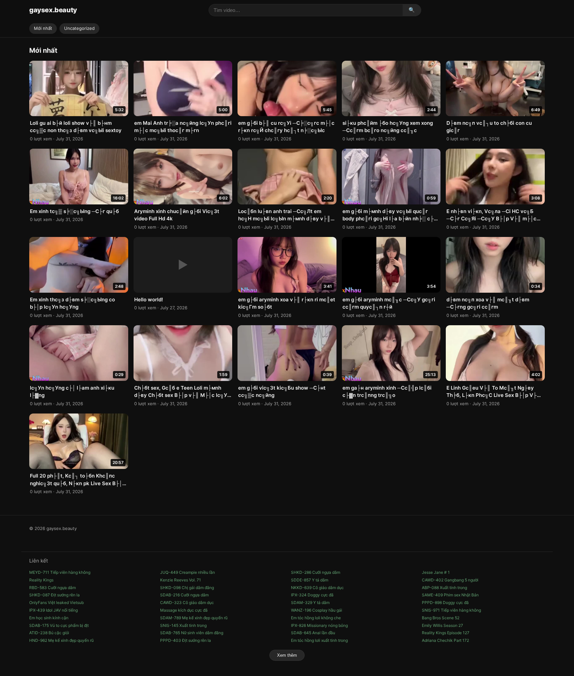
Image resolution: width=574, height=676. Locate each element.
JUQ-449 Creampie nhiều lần (187, 572)
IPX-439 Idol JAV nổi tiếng (53, 610)
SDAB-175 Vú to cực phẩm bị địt (59, 625)
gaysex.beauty (53, 10)
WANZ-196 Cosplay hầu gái (316, 610)
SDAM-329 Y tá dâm (310, 602)
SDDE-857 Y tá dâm (309, 579)
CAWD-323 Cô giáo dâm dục (187, 602)
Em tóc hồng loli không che (316, 617)
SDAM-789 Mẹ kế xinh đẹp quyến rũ (194, 617)
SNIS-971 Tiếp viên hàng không (451, 610)
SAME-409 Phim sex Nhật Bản (450, 594)
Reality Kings (41, 579)
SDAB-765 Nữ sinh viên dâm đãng (191, 632)
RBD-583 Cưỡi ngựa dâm (52, 587)
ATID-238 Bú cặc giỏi (49, 632)
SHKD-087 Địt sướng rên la (54, 594)
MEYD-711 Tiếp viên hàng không (59, 572)
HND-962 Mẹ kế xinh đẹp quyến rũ (61, 640)
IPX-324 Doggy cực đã (312, 594)
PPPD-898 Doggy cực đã (445, 602)
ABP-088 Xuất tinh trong (444, 587)
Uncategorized (79, 28)
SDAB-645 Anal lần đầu (313, 632)
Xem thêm (287, 655)
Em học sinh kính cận (48, 617)
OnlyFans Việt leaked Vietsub (56, 602)
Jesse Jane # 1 (436, 572)
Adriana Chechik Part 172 (445, 640)
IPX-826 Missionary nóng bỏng (319, 625)
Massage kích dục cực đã (184, 610)
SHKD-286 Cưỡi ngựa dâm (315, 572)
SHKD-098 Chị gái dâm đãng (187, 587)
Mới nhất (43, 28)
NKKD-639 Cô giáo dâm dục (317, 587)
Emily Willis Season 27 (442, 625)
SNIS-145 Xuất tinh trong (183, 625)
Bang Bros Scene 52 (440, 617)
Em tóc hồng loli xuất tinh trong (319, 640)
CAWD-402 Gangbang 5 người (450, 579)
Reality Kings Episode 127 (445, 632)
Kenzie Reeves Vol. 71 (180, 579)
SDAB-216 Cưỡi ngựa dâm (184, 594)
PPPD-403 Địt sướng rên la (185, 640)
